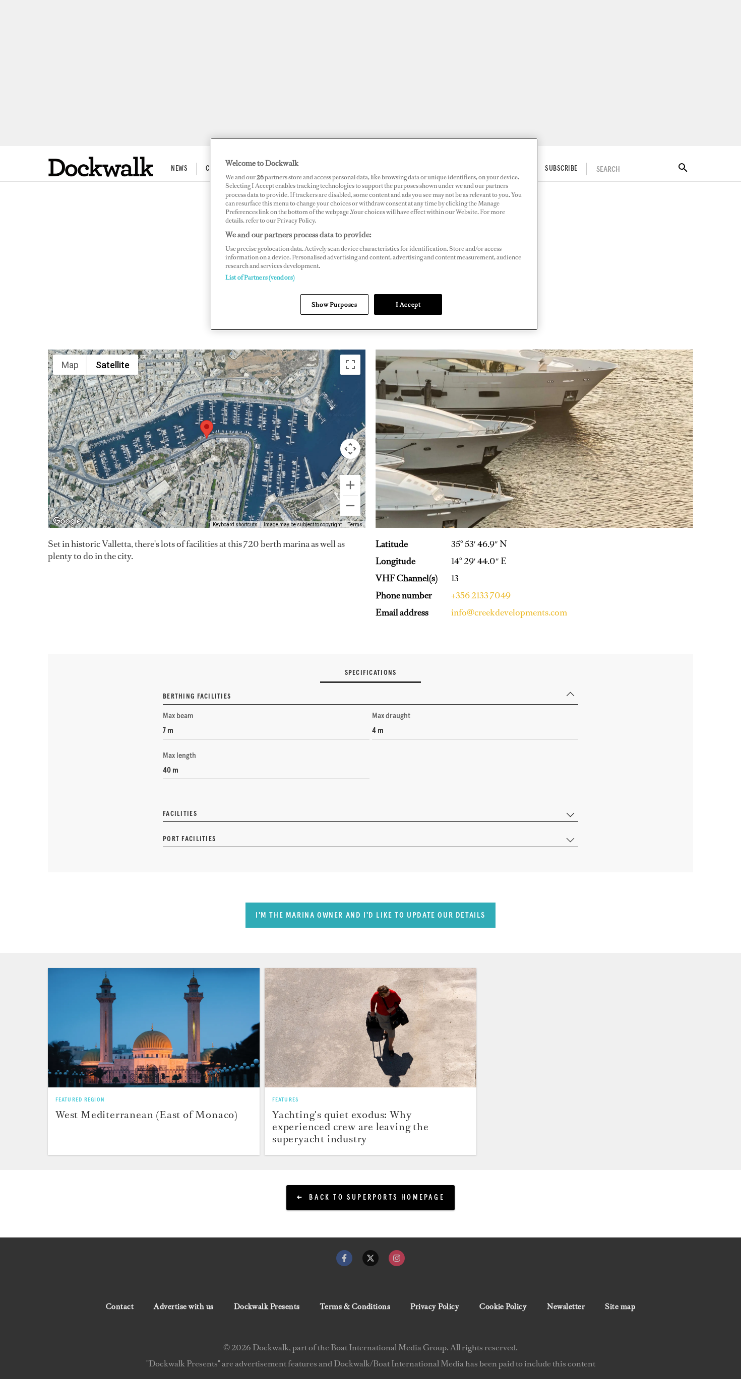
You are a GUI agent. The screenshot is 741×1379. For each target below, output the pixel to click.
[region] (374, 234)
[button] (206, 429)
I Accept (408, 304)
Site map (620, 1306)
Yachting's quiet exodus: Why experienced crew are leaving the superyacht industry (350, 1127)
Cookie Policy (503, 1306)
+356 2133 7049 (481, 595)
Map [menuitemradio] (70, 365)
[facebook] (344, 1258)
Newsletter (566, 1306)
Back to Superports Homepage (376, 1197)
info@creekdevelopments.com (509, 612)
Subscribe (561, 168)
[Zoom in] (350, 485)
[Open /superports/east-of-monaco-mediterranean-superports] (154, 1027)
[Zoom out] (350, 506)
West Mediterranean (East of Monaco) (146, 1115)
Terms (355, 524)
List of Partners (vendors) (260, 277)
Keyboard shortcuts (235, 524)
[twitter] (370, 1258)
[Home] (101, 166)
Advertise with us (183, 1306)
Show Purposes (334, 304)
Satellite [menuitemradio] (113, 365)
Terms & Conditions (355, 1306)
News (179, 168)
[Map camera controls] (350, 449)
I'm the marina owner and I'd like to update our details (370, 915)
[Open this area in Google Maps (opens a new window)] (67, 521)
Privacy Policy (434, 1306)
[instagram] (397, 1258)
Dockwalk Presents (267, 1306)
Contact (120, 1306)
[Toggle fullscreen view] (350, 365)
